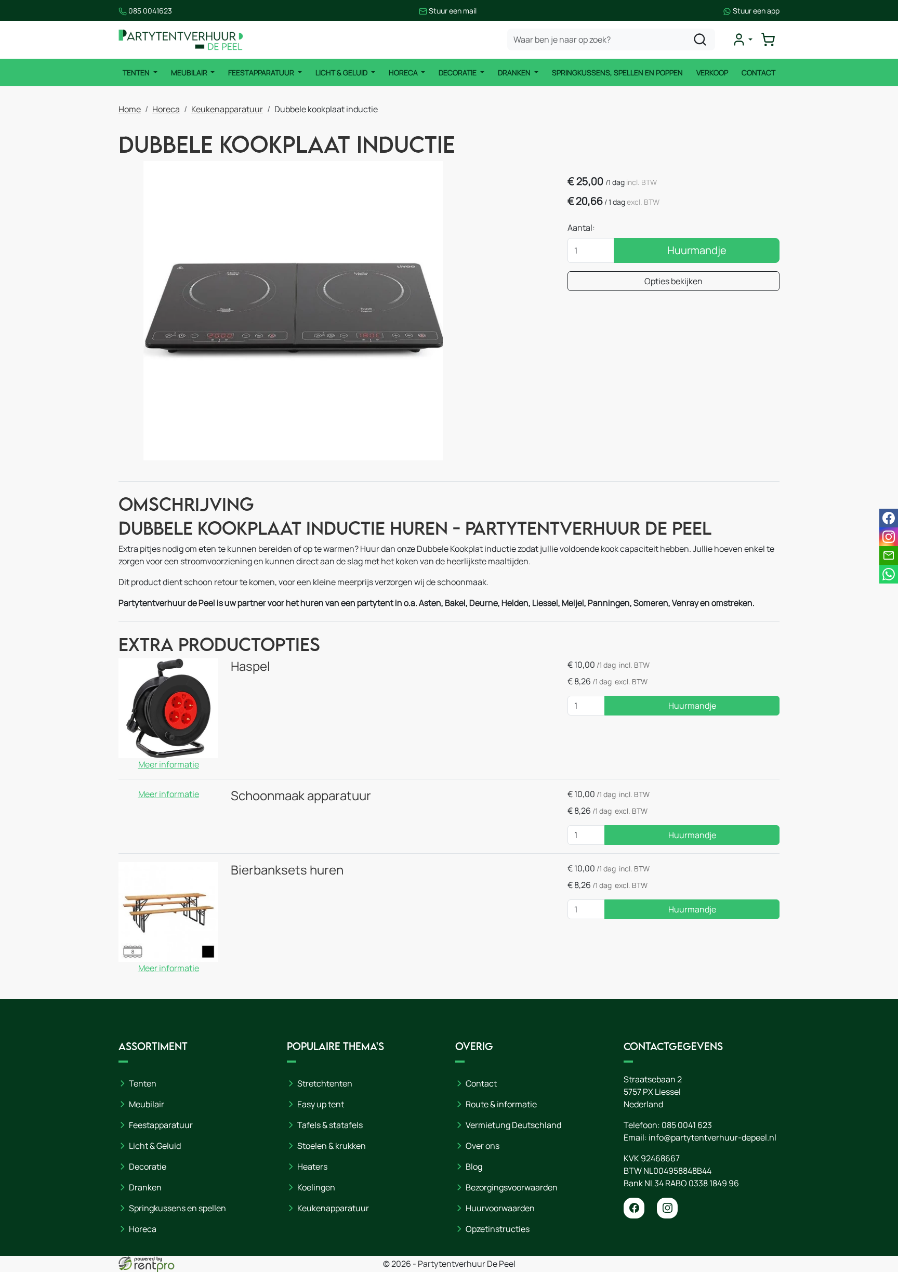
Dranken (515, 72)
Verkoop (712, 72)
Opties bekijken (673, 281)
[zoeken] (700, 39)
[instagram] (667, 1208)
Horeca (404, 72)
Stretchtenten (324, 1083)
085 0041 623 (687, 1125)
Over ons (482, 1145)
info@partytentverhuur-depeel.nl (712, 1137)
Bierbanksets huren (287, 869)
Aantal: (581, 227)
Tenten (137, 72)
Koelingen (316, 1187)
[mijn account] (742, 39)
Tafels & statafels (330, 1125)
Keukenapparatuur (227, 109)
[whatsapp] (888, 574)
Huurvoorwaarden (500, 1208)
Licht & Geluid (342, 72)
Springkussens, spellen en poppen (617, 72)
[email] (888, 555)
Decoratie (458, 72)
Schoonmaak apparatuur (301, 795)
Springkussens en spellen (177, 1208)
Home (129, 109)
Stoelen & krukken (331, 1145)
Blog (474, 1166)
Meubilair (190, 72)
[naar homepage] (180, 39)
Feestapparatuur (262, 72)
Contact (758, 72)
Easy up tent (320, 1104)
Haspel (250, 665)
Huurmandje (697, 250)
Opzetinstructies (498, 1229)
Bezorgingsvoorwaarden (512, 1187)
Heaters (312, 1166)
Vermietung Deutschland (513, 1125)
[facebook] (634, 1208)
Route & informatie (501, 1104)
